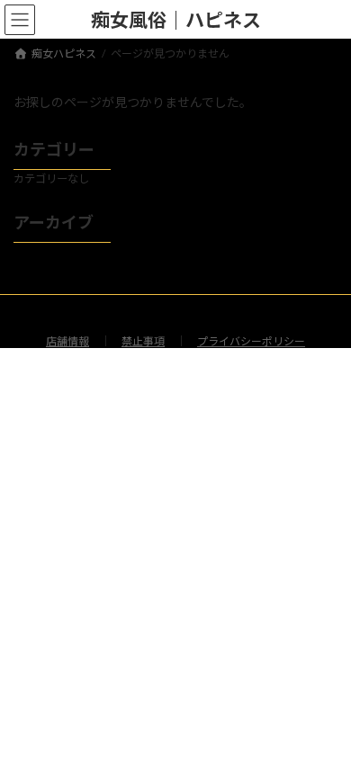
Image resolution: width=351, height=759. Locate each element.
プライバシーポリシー (251, 341)
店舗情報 (67, 341)
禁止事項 (143, 341)
